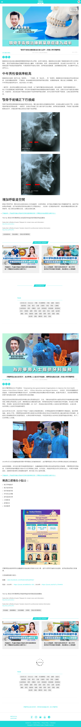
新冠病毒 (50, 308)
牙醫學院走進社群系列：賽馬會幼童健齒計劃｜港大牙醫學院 (40, 707)
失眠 (47, 305)
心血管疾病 (23, 308)
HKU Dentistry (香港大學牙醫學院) (39, 52)
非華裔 (27, 610)
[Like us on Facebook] (31, 717)
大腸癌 (42, 305)
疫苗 (44, 311)
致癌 (49, 313)
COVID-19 (23, 303)
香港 (49, 316)
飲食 (45, 316)
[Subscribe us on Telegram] (49, 717)
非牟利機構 (21, 610)
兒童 (29, 305)
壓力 (33, 305)
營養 (35, 311)
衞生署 (30, 316)
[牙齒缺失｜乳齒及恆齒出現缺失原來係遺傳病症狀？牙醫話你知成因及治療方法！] (20, 255)
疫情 (40, 311)
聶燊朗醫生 (13, 610)
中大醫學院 (42, 303)
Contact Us (28, 722)
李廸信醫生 (15, 234)
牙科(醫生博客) (6, 52)
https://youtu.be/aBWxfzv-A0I (24, 584)
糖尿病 (31, 313)
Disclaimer (53, 722)
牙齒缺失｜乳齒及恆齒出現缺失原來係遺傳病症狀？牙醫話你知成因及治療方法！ (29, 213)
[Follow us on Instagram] (36, 717)
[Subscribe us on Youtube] (44, 717)
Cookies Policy (36, 722)
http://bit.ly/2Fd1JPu (8, 229)
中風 (48, 303)
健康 (52, 303)
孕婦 (52, 305)
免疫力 (57, 303)
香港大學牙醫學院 (25, 234)
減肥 (31, 311)
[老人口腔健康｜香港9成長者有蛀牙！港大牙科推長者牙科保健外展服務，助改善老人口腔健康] (60, 255)
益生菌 (57, 311)
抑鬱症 (34, 308)
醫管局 (40, 316)
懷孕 (29, 308)
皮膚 (53, 311)
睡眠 (22, 313)
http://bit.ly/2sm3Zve (8, 224)
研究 (26, 313)
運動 (35, 316)
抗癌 (38, 308)
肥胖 (45, 313)
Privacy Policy (45, 722)
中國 (36, 303)
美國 (40, 313)
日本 (21, 311)
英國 (53, 313)
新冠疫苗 (44, 308)
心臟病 (57, 305)
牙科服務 (5, 610)
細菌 (36, 313)
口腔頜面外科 (6, 234)
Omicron (30, 303)
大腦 (37, 305)
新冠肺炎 (57, 308)
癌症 (48, 311)
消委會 (26, 311)
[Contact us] (40, 717)
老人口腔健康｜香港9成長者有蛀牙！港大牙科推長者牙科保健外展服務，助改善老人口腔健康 (59, 268)
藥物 (58, 313)
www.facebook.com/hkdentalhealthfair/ (20, 580)
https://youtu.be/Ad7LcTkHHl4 (52, 584)
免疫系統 (23, 305)
